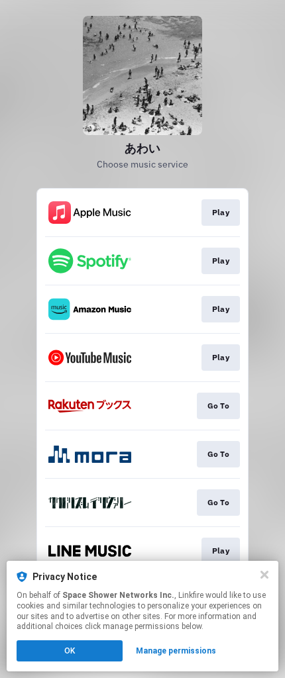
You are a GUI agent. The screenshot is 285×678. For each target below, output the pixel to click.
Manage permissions (176, 650)
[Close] (264, 574)
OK (69, 650)
